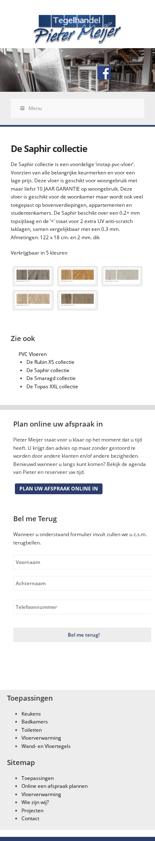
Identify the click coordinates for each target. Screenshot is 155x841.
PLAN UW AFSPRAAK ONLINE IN (58, 488)
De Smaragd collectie (51, 378)
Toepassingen (37, 778)
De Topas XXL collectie (52, 386)
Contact (30, 818)
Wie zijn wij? (35, 802)
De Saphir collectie (47, 370)
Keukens (31, 714)
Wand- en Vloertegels (46, 746)
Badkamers (34, 721)
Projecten (32, 810)
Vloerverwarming (41, 738)
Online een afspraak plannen (54, 786)
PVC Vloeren (33, 354)
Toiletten (31, 730)
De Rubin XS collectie (50, 362)
